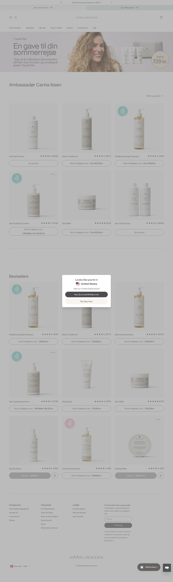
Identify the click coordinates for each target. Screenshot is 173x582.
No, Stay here (86, 301)
